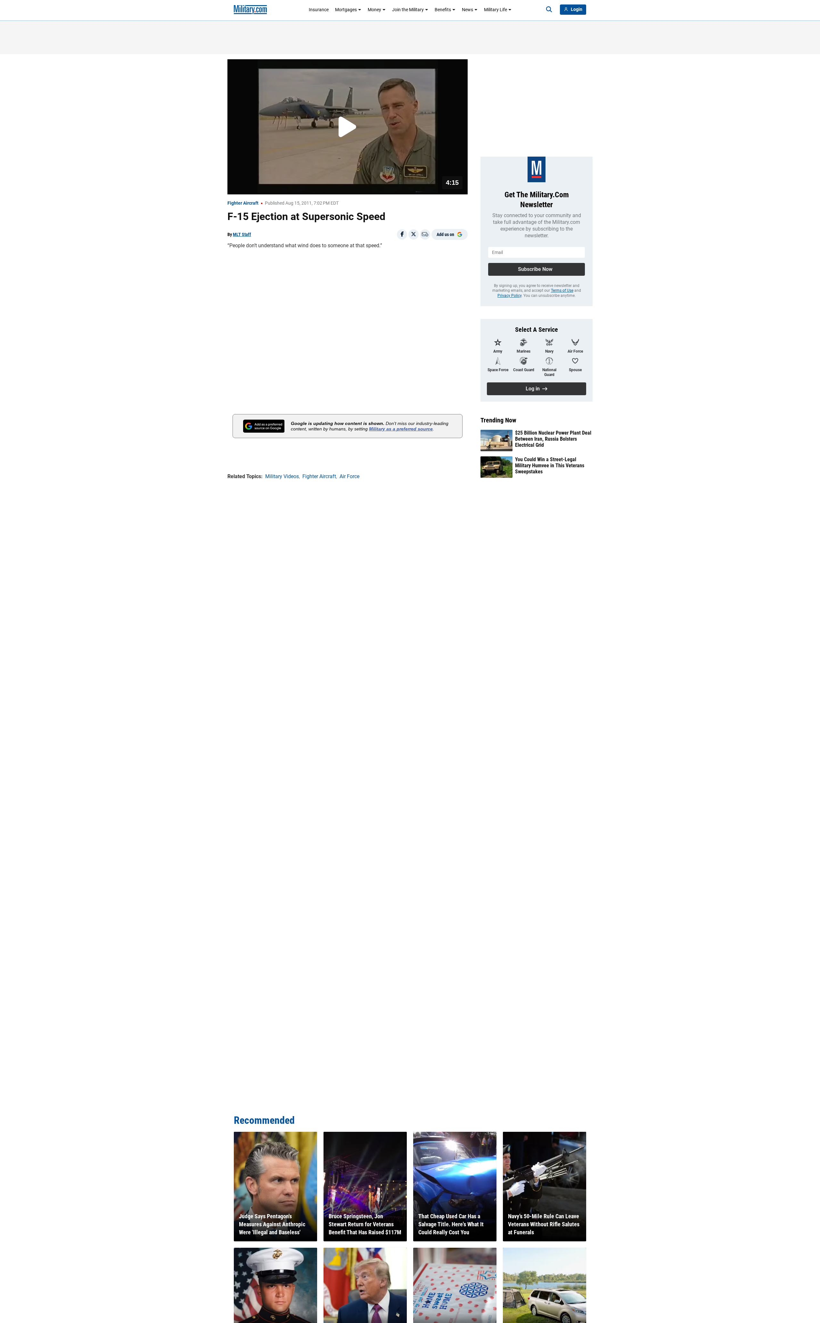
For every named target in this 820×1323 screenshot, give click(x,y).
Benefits (443, 9)
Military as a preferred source (401, 428)
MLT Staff (242, 234)
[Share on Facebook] (402, 234)
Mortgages (346, 9)
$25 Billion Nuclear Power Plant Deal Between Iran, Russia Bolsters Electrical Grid (553, 439)
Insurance (319, 9)
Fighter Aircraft (242, 203)
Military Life (495, 9)
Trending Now (498, 420)
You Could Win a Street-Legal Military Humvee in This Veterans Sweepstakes (549, 465)
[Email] (425, 234)
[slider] (272, 185)
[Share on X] (413, 234)
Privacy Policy (509, 295)
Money (374, 9)
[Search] (549, 9)
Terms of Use (562, 290)
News (467, 9)
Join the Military (408, 9)
